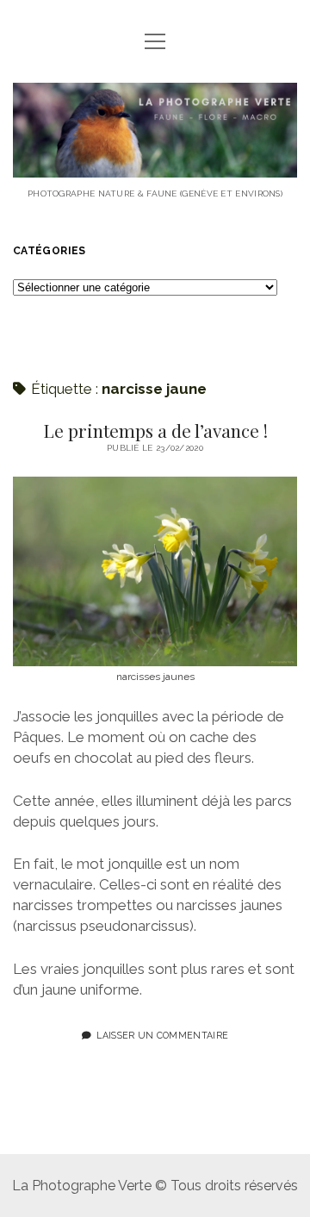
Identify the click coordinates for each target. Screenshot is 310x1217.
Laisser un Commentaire (162, 1035)
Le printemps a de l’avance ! (155, 430)
